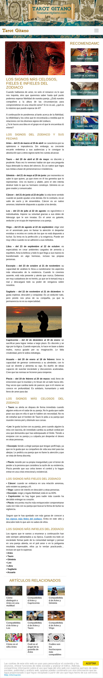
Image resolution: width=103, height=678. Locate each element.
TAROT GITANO (51, 10)
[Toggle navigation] (96, 30)
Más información (12, 674)
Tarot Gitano (15, 31)
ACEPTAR (91, 663)
